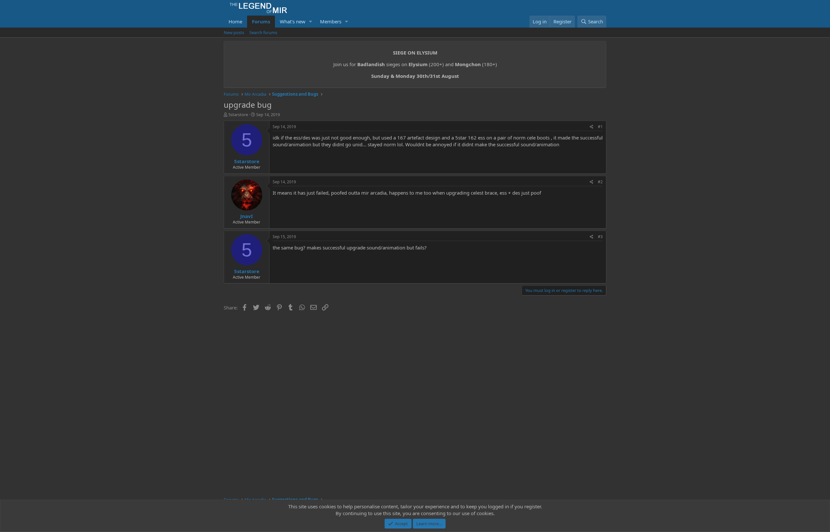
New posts (234, 32)
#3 (600, 236)
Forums (261, 21)
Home (235, 21)
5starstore (238, 114)
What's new (292, 21)
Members (330, 21)
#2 (600, 182)
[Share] (591, 127)
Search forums (263, 32)
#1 (600, 126)
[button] (310, 22)
